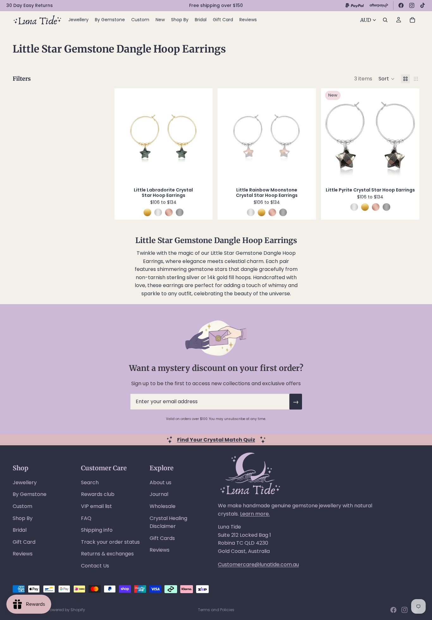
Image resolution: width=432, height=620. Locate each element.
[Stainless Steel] (179, 212)
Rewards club (97, 494)
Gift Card (24, 542)
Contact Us (95, 565)
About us (160, 482)
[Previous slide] (125, 136)
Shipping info (97, 530)
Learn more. (255, 513)
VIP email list (96, 506)
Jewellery (25, 482)
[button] (387, 79)
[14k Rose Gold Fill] (168, 212)
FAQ (86, 518)
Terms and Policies (216, 609)
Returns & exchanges (107, 553)
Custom (22, 506)
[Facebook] (401, 5)
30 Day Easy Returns (29, 5)
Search (90, 482)
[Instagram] (412, 5)
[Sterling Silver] (158, 212)
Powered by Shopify (66, 609)
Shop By (23, 518)
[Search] (385, 20)
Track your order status (110, 542)
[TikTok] (422, 5)
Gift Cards (162, 538)
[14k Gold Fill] (147, 212)
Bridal (20, 530)
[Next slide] (201, 136)
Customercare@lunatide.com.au (258, 564)
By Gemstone (29, 494)
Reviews (23, 553)
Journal (159, 494)
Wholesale (163, 506)
